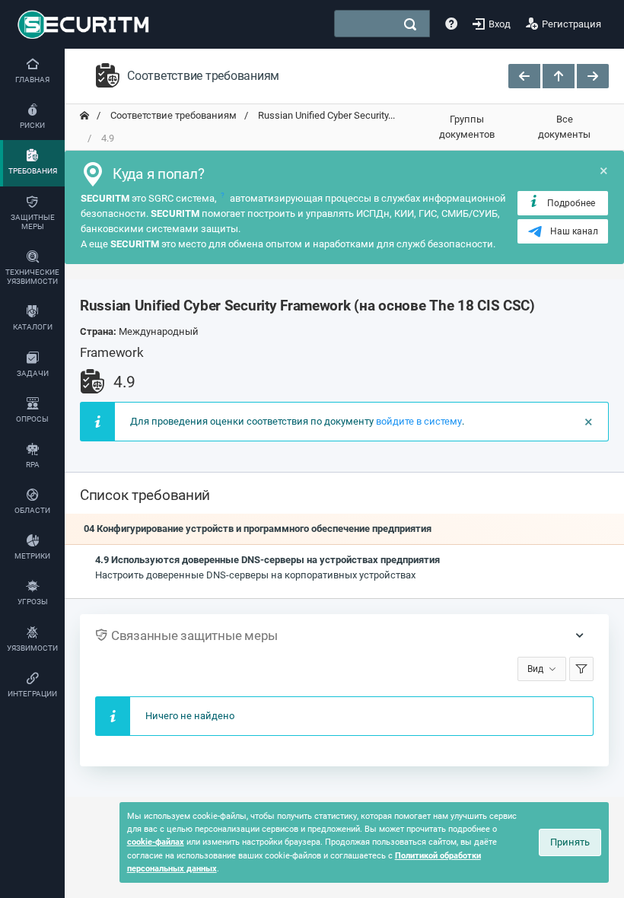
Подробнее (571, 203)
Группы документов (467, 126)
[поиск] (410, 24)
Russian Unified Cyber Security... (325, 115)
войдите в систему (419, 421)
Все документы (564, 126)
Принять (570, 842)
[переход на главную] (84, 115)
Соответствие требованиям (172, 115)
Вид (535, 669)
